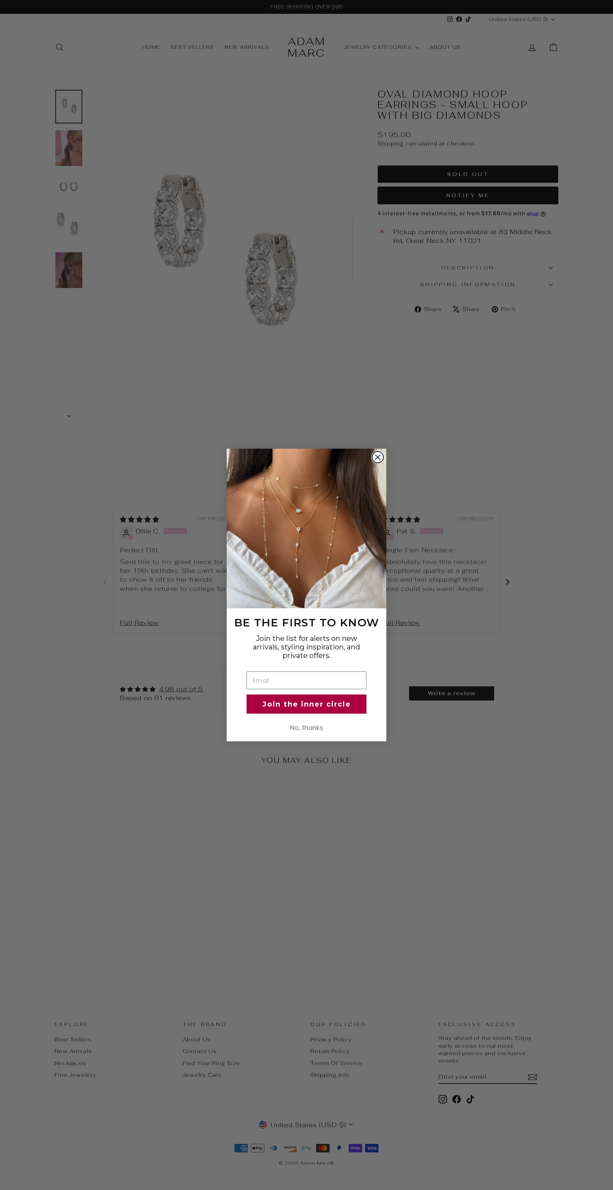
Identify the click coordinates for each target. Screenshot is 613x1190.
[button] (306, 528)
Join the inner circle (307, 704)
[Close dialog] (377, 457)
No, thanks (306, 727)
